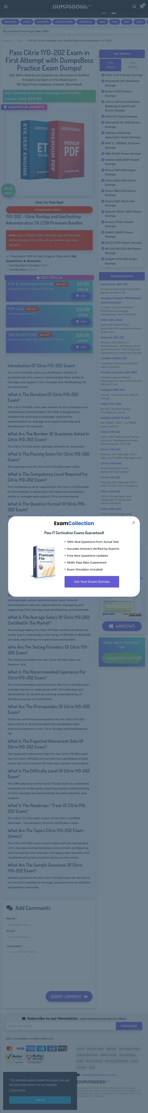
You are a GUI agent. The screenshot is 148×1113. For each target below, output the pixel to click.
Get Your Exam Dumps (92, 581)
